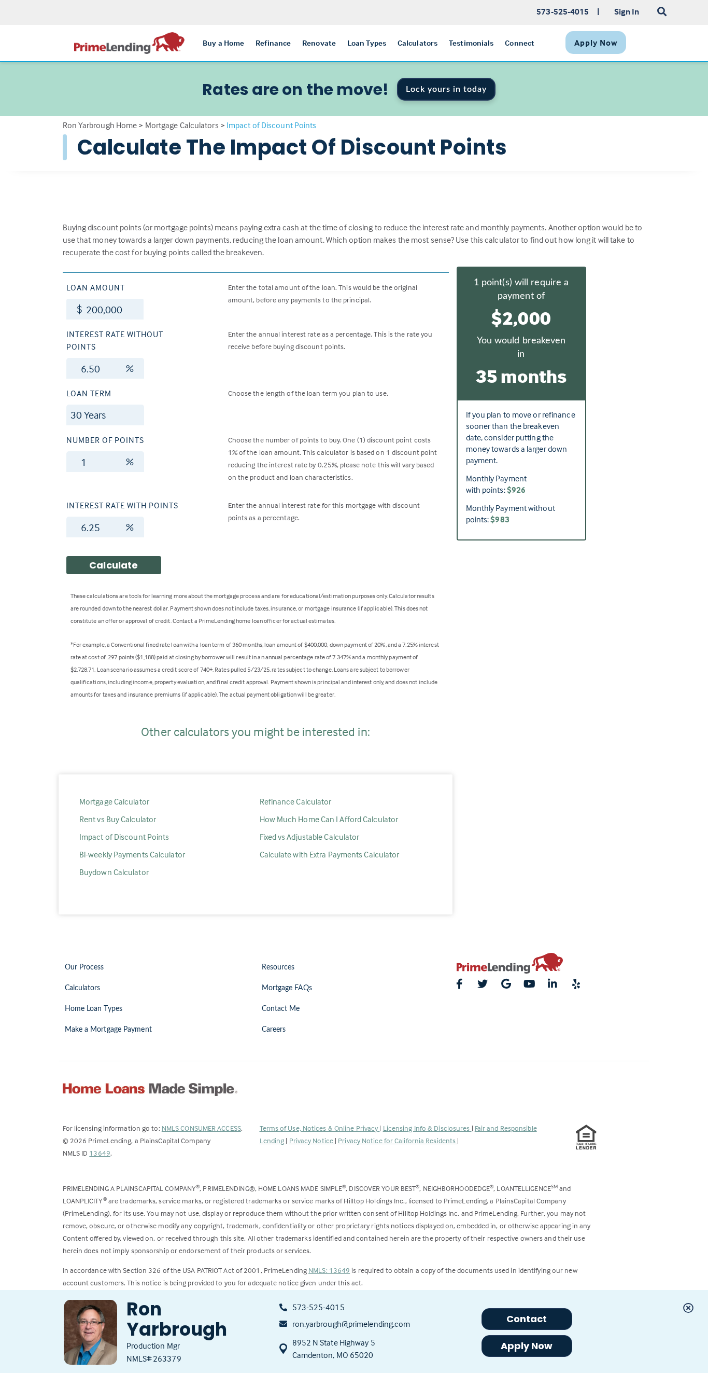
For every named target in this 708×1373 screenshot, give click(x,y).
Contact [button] (526, 1318)
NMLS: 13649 (329, 1270)
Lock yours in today (446, 89)
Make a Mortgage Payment (108, 1029)
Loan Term (88, 393)
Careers (274, 1029)
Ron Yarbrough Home (100, 125)
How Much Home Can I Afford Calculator (329, 819)
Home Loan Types (94, 1009)
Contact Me (281, 1009)
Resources (278, 967)
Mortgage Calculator (114, 801)
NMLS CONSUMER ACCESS (201, 1128)
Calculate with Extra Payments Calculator (330, 854)
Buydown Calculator (114, 872)
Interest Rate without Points (114, 340)
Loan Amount (95, 287)
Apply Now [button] (527, 1345)
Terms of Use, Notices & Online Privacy (320, 1128)
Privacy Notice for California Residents (397, 1140)
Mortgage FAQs (287, 988)
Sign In (627, 11)
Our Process (84, 967)
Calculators (83, 988)
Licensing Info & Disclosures (427, 1128)
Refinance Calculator (296, 801)
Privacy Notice (312, 1140)
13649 (99, 1152)
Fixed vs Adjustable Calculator (310, 836)
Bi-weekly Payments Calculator (132, 854)
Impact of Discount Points (124, 836)
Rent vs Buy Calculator (117, 819)
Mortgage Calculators (182, 125)
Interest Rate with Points (122, 505)
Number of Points (105, 440)
